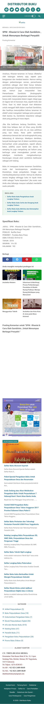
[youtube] (16, 9)
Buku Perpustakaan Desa (17, 613)
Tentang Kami (22, 685)
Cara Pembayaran (15, 696)
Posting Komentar (8, 40)
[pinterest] (27, 259)
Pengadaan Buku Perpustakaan (19, 637)
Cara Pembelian (32, 689)
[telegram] (38, 9)
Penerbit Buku (12, 633)
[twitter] (11, 9)
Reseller (12, 692)
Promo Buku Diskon (14, 640)
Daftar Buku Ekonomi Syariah (16, 466)
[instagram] (22, 9)
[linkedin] (27, 9)
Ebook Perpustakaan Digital (18, 621)
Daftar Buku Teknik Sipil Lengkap (17, 552)
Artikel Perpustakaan (14, 609)
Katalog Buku (12, 629)
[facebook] (6, 9)
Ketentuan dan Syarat (25, 692)
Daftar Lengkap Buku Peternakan (17, 563)
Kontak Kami (10, 685)
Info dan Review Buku (16, 625)
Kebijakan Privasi (10, 689)
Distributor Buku (22, 4)
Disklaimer (32, 685)
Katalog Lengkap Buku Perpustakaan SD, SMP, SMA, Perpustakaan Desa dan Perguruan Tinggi (20, 538)
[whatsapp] (32, 9)
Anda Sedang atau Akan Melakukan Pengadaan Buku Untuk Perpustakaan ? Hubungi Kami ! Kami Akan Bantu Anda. (20, 493)
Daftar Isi (21, 689)
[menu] (3, 16)
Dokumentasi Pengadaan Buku (18, 617)
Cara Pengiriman (29, 696)
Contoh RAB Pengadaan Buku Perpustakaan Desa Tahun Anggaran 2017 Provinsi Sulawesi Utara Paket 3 (21, 507)
